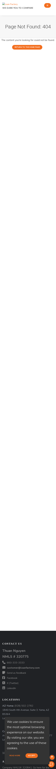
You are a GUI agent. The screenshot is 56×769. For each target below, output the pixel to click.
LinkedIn (11, 688)
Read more (14, 755)
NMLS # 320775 (15, 656)
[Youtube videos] (52, 757)
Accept (31, 755)
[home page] (10, 3)
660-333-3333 (15, 662)
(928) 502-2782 (23, 705)
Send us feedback (16, 673)
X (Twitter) (12, 683)
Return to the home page (27, 47)
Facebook (11, 678)
